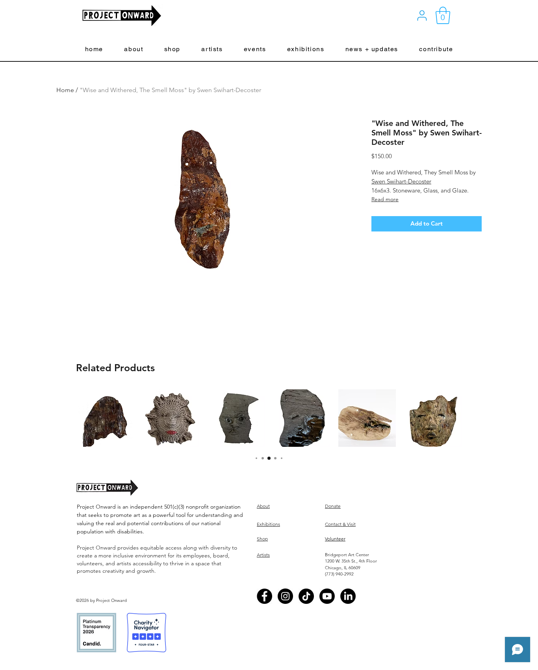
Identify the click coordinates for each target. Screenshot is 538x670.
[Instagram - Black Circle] (285, 596)
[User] (422, 15)
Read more (385, 199)
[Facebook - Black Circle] (264, 596)
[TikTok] (306, 596)
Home (65, 90)
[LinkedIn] (348, 596)
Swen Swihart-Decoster (401, 181)
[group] (269, 418)
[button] (133, 49)
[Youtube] (327, 596)
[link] (443, 15)
